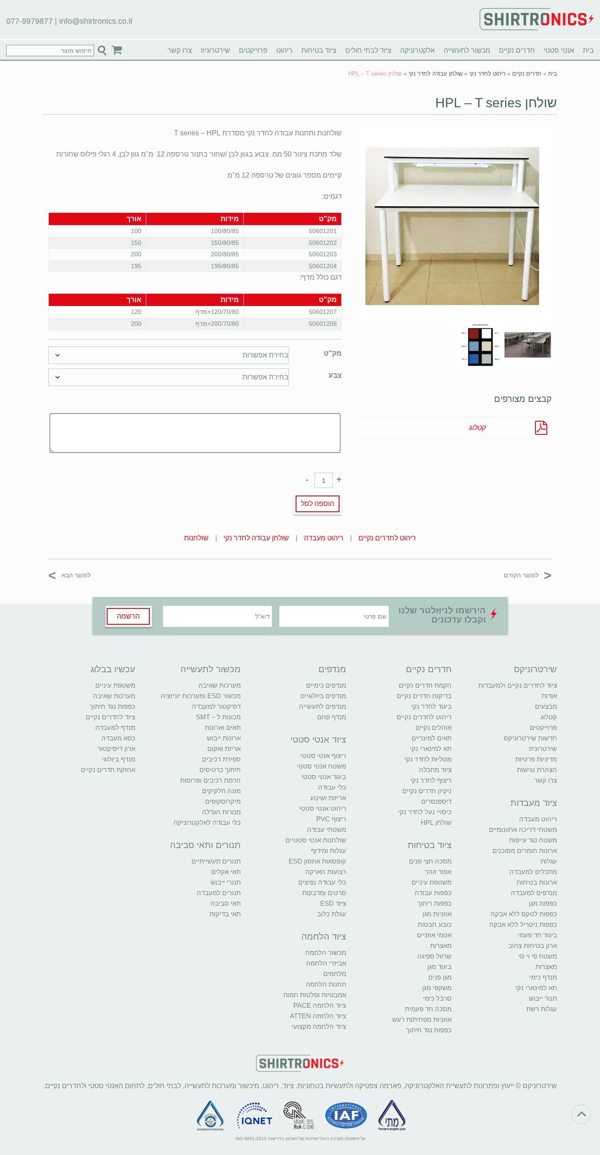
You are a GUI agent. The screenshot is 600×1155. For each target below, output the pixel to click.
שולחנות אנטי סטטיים (316, 840)
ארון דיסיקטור (116, 748)
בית (588, 50)
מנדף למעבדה (115, 727)
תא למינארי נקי (536, 987)
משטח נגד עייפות (533, 840)
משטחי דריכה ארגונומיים (523, 829)
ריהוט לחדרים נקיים (387, 538)
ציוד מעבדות (533, 803)
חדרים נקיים (517, 50)
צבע (335, 375)
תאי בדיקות (225, 914)
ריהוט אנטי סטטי (322, 808)
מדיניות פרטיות (536, 759)
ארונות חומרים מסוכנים (524, 850)
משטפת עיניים (432, 882)
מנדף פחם (331, 717)
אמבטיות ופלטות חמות (314, 994)
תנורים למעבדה (219, 892)
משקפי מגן (437, 987)
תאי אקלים (226, 871)
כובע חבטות (435, 924)
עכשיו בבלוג (112, 669)
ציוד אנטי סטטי (318, 739)
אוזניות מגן (437, 914)
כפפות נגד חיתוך (429, 1030)
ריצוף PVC (331, 819)
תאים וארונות (223, 727)
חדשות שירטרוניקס (530, 738)
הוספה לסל (317, 503)
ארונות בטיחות (537, 882)
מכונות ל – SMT (218, 717)
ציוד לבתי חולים (368, 50)
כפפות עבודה (433, 892)
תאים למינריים (432, 738)
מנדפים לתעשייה (322, 706)
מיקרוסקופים (223, 801)
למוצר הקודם (528, 575)
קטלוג (477, 427)
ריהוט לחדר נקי (487, 73)
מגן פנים (440, 977)
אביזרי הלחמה (326, 963)
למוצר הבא (69, 575)
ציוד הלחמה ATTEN (318, 1016)
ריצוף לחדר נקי (431, 780)
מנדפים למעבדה (534, 892)
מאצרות (546, 966)
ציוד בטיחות (318, 50)
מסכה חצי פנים (430, 861)
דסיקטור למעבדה (216, 706)
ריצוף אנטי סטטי (323, 755)
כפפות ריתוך (434, 903)
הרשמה (128, 616)
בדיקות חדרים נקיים (424, 696)
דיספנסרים (436, 801)
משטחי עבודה (326, 829)
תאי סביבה (225, 903)
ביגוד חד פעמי (537, 935)
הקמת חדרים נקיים (425, 685)
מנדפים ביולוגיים (323, 696)
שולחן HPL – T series (496, 102)
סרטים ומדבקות (324, 892)
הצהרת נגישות (537, 769)
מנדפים (332, 669)
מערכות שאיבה (220, 685)
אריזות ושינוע (328, 798)
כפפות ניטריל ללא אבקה (523, 924)
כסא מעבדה (118, 738)
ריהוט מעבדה (323, 538)
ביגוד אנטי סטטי (323, 776)
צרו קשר (179, 50)
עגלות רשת (541, 1009)
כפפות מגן (543, 903)
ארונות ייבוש (224, 738)
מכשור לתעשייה (467, 50)
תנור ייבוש (543, 998)
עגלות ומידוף (328, 850)
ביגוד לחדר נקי (431, 706)
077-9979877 (29, 21)
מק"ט (333, 353)
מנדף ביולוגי (118, 759)
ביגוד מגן (439, 966)
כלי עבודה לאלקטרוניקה (207, 822)
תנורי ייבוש (226, 882)
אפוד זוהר (438, 871)
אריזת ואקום (224, 748)
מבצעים (546, 706)
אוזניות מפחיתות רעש (422, 1019)
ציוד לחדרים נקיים (110, 717)
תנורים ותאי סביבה (205, 845)
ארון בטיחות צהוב (532, 945)
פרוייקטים (253, 50)
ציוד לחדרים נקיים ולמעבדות (517, 685)
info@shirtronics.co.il (95, 21)
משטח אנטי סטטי (321, 766)
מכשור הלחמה (325, 952)
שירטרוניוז (215, 50)
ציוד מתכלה (435, 769)
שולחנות (196, 538)
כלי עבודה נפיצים (322, 882)
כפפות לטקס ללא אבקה (524, 914)
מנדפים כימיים (326, 685)
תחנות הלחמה (326, 984)
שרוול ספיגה (434, 956)
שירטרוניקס (535, 669)
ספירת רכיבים (221, 759)
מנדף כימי (543, 977)
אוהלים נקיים (434, 727)
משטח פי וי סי (537, 956)
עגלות (549, 861)
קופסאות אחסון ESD (317, 861)
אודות (549, 696)
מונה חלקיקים (221, 790)
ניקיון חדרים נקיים (427, 790)
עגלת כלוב (331, 914)
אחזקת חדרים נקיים (108, 769)
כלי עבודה (332, 787)
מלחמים (334, 973)
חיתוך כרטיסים (220, 769)
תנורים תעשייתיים (216, 861)
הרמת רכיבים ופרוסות (210, 780)
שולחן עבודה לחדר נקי (435, 73)
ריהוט (284, 50)
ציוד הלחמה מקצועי (319, 1026)
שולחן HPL (436, 822)
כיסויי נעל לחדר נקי (425, 812)
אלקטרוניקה (417, 50)
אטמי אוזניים (434, 935)
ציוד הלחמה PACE (319, 1005)
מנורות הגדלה (221, 812)
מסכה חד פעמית (428, 1009)
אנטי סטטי (559, 50)
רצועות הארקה (325, 871)
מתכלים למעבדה (533, 871)
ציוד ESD (333, 903)
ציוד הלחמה (323, 936)
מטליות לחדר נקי (428, 759)
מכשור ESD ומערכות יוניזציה (201, 696)
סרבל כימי (437, 998)
